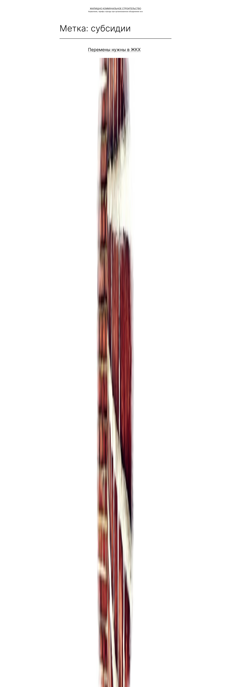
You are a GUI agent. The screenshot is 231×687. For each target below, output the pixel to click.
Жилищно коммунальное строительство (115, 8)
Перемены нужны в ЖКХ (114, 49)
